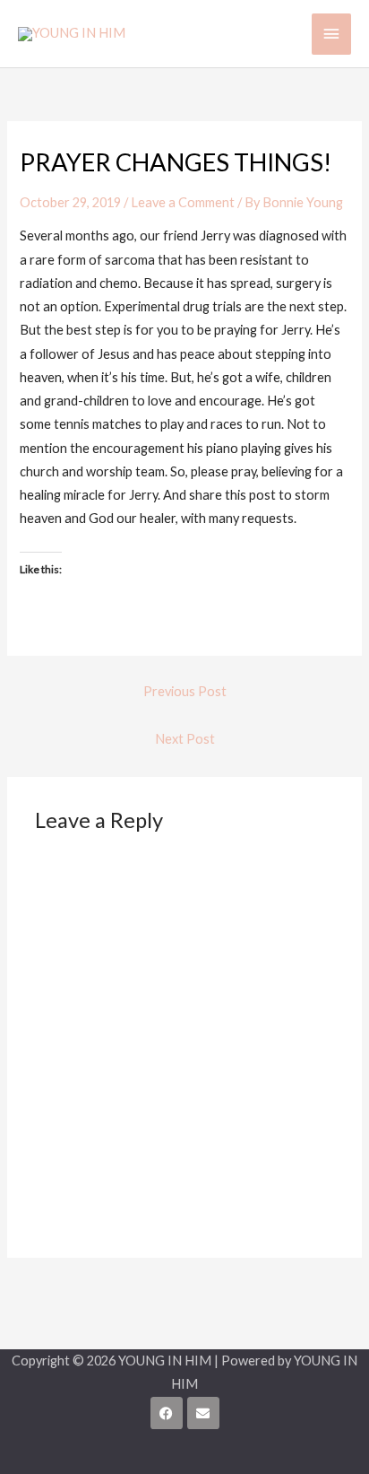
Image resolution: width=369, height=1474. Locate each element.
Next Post (185, 738)
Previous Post (185, 691)
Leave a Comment (183, 202)
